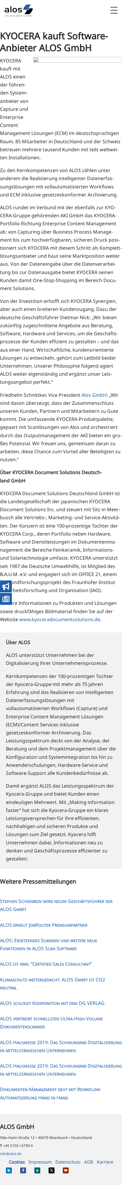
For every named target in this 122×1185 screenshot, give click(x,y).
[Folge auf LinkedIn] (9, 1170)
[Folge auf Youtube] (66, 1170)
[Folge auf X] (51, 1170)
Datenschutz (68, 1162)
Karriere (105, 1162)
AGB (88, 1162)
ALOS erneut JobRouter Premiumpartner (43, 925)
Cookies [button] (17, 1162)
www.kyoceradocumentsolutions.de (59, 619)
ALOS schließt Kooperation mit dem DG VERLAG (52, 1003)
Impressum (40, 1162)
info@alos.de (10, 1153)
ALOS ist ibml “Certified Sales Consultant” (46, 964)
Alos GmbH (94, 395)
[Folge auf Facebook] (23, 1170)
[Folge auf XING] (37, 1170)
